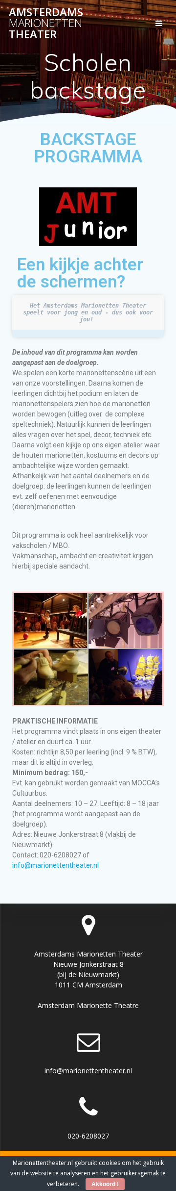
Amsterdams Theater (46, 23)
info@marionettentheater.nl (55, 865)
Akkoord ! (105, 1184)
